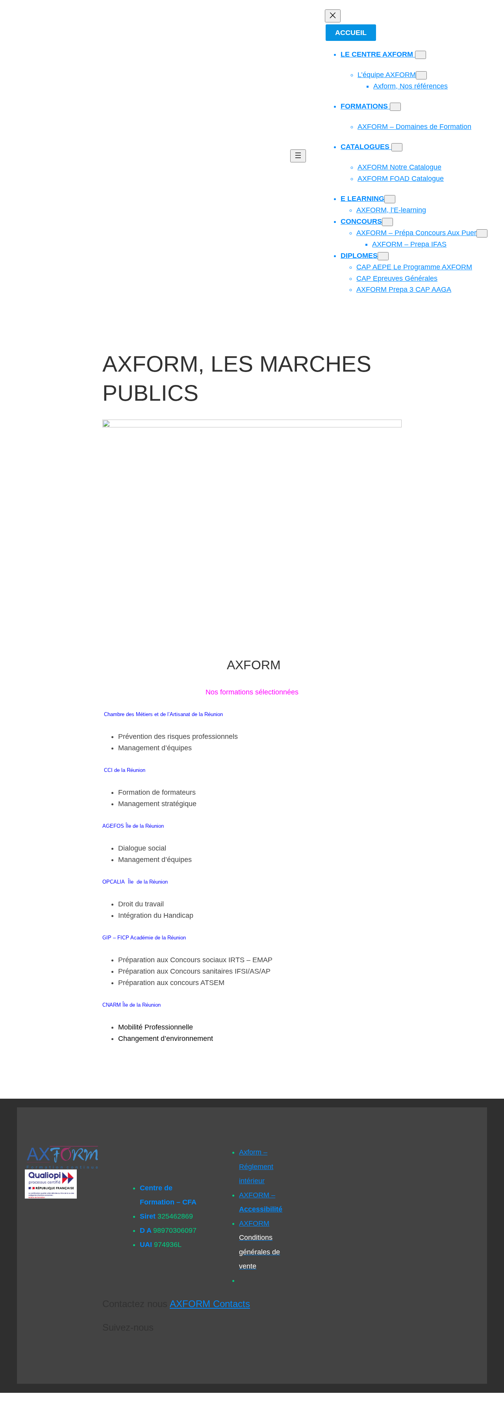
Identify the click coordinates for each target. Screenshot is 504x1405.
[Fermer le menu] (333, 15)
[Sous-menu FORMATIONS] (395, 107)
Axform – (256, 1166)
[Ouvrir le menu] (298, 155)
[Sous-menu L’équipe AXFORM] (421, 75)
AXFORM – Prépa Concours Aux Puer (416, 233)
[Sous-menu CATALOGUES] (396, 147)
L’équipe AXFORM (387, 75)
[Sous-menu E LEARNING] (389, 199)
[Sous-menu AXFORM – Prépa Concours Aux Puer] (481, 233)
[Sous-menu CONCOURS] (387, 222)
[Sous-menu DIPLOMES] (383, 256)
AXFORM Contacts (210, 1303)
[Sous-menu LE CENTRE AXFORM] (420, 55)
